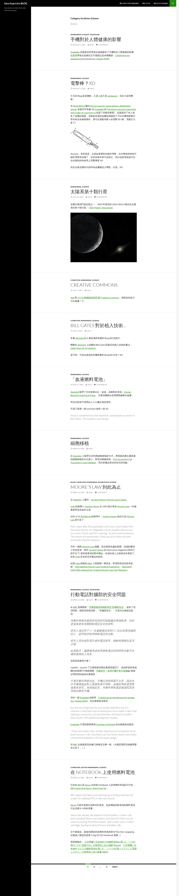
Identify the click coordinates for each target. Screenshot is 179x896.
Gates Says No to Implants (83, 348)
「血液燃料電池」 (88, 379)
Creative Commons (93, 285)
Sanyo (88, 785)
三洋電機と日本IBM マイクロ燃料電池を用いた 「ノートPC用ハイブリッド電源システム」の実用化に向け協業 (103, 848)
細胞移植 (79, 443)
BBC (75, 607)
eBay (89, 563)
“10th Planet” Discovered (100, 207)
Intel (72, 506)
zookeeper (112, 95)
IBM (80, 785)
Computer (75, 280)
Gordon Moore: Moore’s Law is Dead (108, 499)
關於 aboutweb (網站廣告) (129, 3)
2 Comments (101, 385)
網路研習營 (91, 297)
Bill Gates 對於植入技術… (98, 325)
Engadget (75, 52)
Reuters (123, 570)
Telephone (95, 34)
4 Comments (101, 197)
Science (85, 34)
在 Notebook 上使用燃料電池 (102, 772)
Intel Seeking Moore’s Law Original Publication (97, 566)
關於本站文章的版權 (161, 3)
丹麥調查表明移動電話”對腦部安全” (106, 607)
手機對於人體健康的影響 (95, 39)
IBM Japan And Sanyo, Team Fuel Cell (88, 788)
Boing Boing (79, 106)
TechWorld (85, 516)
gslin (91, 45)
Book (73, 482)
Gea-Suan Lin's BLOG (15, 3)
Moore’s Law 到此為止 (95, 487)
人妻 (100, 95)
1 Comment (103, 45)
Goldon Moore (110, 516)
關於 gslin (146, 3)
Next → (116, 867)
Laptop (84, 767)
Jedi (72, 297)
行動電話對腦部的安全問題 (98, 594)
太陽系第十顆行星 (88, 191)
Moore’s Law (123, 506)
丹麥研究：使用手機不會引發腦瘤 (113, 670)
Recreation (103, 482)
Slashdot (79, 338)
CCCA (80, 297)
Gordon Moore (92, 506)
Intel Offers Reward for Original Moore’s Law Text (94, 570)
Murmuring (75, 34)
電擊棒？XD (82, 83)
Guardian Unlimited (105, 724)
